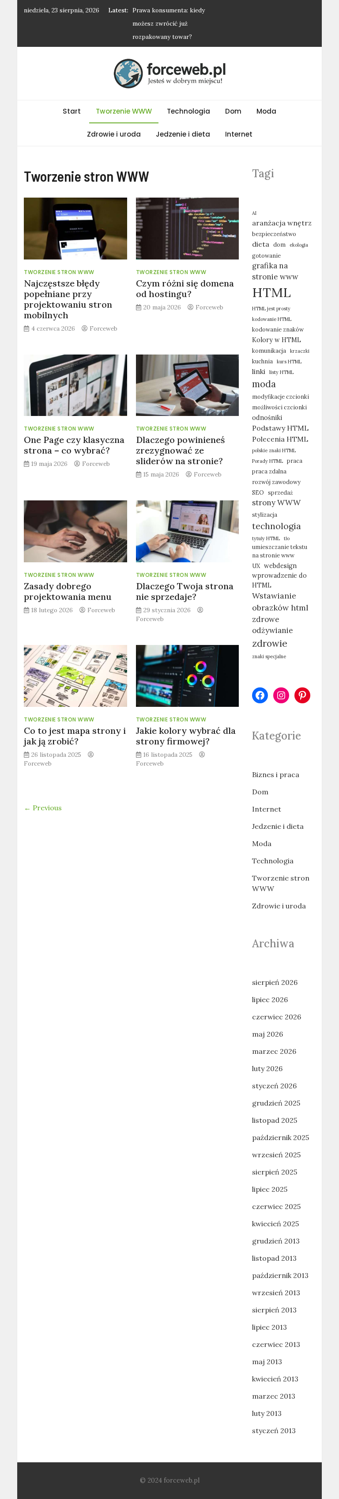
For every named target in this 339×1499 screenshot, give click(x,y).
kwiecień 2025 (275, 1223)
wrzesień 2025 (276, 1154)
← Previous (43, 807)
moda (264, 384)
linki (258, 371)
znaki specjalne (269, 656)
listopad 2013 (274, 1258)
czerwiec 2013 (276, 1344)
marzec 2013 (273, 1396)
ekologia (299, 245)
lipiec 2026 (270, 999)
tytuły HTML (266, 538)
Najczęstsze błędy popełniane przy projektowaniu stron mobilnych (68, 299)
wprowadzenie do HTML (279, 580)
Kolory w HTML (276, 340)
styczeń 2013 (274, 1430)
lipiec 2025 (269, 1189)
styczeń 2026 (274, 1085)
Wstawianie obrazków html (280, 602)
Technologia (188, 111)
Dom (233, 111)
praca (294, 460)
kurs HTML (289, 362)
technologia (276, 525)
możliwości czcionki (279, 407)
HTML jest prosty (271, 308)
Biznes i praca (275, 774)
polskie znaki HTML (274, 450)
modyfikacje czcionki (280, 396)
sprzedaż (280, 492)
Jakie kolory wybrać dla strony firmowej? (186, 736)
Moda (266, 111)
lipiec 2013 (269, 1327)
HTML (271, 292)
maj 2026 (267, 1034)
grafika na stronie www (275, 271)
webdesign (280, 565)
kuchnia (262, 361)
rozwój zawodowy (276, 481)
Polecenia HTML (280, 439)
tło (287, 538)
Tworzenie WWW (124, 111)
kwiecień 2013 (275, 1378)
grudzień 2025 (276, 1103)
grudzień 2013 (276, 1240)
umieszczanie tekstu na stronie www (279, 551)
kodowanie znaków (278, 329)
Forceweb (103, 328)
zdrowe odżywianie (272, 625)
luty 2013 (267, 1413)
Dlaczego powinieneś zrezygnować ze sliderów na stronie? (180, 450)
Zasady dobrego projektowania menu (68, 591)
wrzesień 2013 (276, 1292)
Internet (238, 134)
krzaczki (299, 351)
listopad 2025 (274, 1120)
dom (279, 244)
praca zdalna (269, 471)
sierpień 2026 (275, 982)
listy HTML (281, 372)
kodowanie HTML (271, 319)
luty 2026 (267, 1068)
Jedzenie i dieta (183, 134)
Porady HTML (267, 461)
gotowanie (266, 255)
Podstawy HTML (280, 427)
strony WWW (276, 502)
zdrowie (269, 643)
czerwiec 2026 (276, 1016)
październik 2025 (280, 1137)
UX (256, 565)
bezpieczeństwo (274, 233)
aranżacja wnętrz (282, 222)
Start (72, 111)
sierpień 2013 (274, 1309)
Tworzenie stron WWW (59, 272)
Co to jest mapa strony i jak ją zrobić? (75, 736)
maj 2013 (267, 1361)
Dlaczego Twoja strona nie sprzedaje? (185, 591)
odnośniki (267, 417)
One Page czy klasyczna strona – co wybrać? (74, 445)
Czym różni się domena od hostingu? (185, 288)
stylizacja (264, 514)
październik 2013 (280, 1275)
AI (254, 213)
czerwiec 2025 (276, 1206)
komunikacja (269, 350)
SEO (258, 492)
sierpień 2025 (274, 1171)
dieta (260, 244)
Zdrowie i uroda (114, 134)
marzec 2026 (274, 1051)
